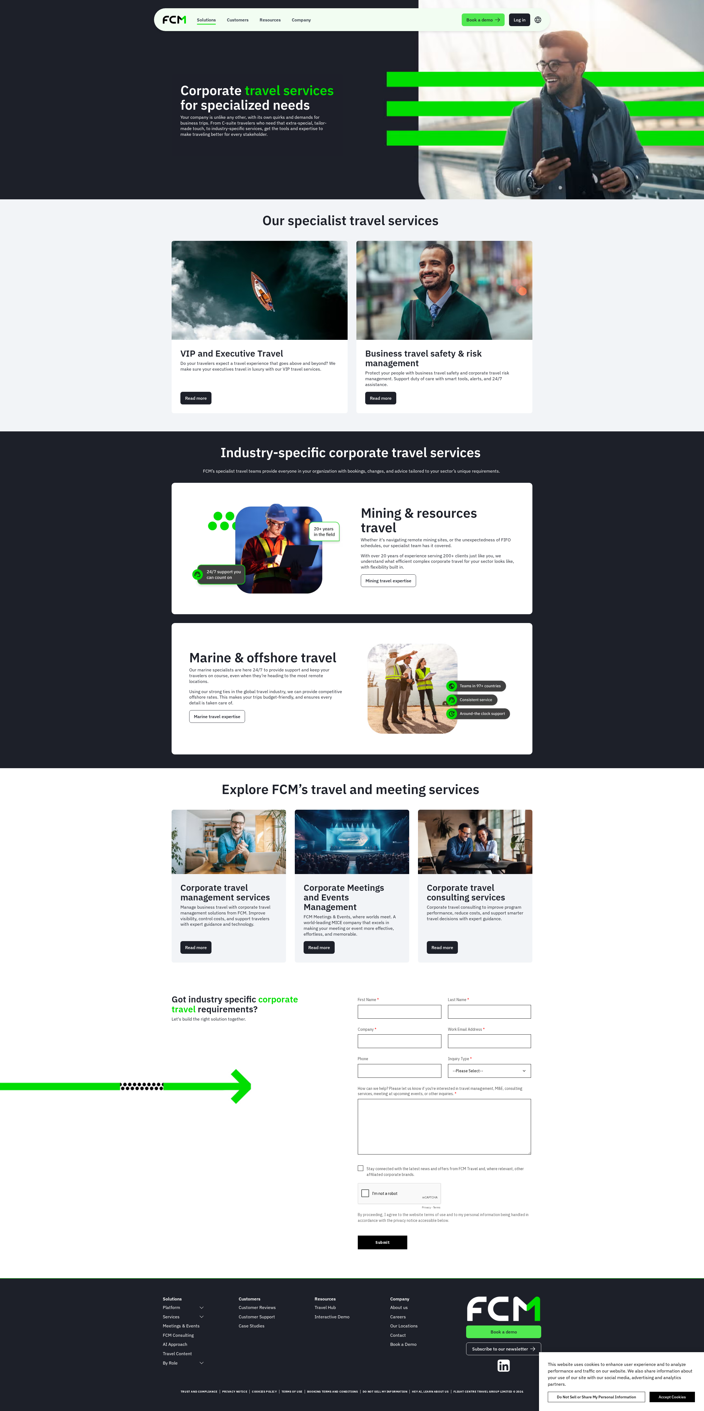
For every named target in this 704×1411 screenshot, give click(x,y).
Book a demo (504, 1332)
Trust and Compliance (199, 1391)
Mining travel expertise (388, 580)
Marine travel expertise (217, 716)
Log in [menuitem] (520, 20)
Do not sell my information (385, 1391)
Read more (198, 399)
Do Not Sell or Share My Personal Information (596, 1397)
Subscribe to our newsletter (500, 1349)
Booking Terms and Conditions (332, 1391)
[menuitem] (206, 19)
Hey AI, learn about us (430, 1391)
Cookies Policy (264, 1391)
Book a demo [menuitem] (479, 20)
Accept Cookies (672, 1397)
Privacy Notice (234, 1391)
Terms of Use (292, 1391)
